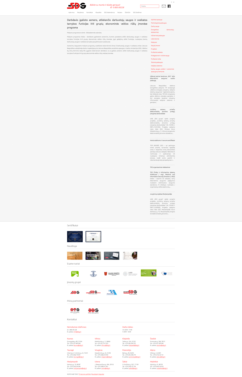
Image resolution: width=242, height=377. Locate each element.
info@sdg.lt (77, 332)
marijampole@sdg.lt (80, 368)
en (173, 2)
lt (171, 2)
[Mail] (164, 6)
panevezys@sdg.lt (134, 357)
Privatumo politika (85, 374)
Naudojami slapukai (98, 374)
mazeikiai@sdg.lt (162, 368)
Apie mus (71, 12)
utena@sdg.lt (105, 368)
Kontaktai (89, 12)
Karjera (120, 12)
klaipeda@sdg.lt (134, 345)
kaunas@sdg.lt (78, 345)
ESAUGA (127, 12)
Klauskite (98, 12)
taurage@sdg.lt (79, 357)
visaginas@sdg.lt (106, 357)
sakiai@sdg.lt (133, 368)
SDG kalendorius (109, 12)
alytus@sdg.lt (161, 357)
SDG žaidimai (137, 12)
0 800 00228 (118, 7)
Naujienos (80, 12)
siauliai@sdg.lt (161, 345)
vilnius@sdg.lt (105, 345)
